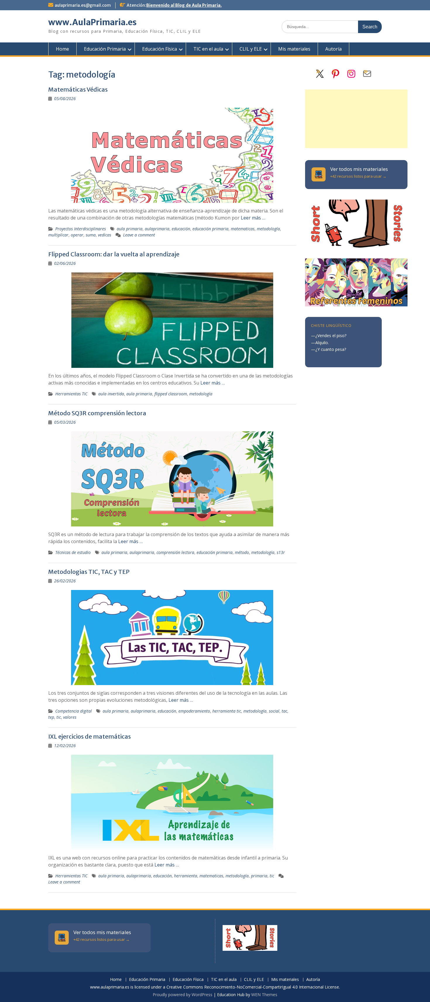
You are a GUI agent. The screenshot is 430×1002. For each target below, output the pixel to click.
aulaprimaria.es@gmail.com (83, 5)
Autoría (333, 49)
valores (69, 717)
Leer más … (253, 218)
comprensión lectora (175, 552)
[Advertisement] (356, 119)
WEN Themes (264, 994)
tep (51, 717)
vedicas (104, 235)
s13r (281, 552)
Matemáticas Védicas (78, 89)
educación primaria (210, 228)
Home (62, 49)
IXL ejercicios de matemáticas (89, 736)
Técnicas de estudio (73, 552)
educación (181, 228)
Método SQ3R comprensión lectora (97, 413)
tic (58, 717)
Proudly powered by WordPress (182, 994)
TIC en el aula (208, 49)
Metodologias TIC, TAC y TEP (89, 571)
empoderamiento (194, 711)
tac (284, 711)
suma (91, 235)
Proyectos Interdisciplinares (80, 228)
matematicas (242, 228)
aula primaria (129, 228)
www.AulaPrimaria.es (92, 22)
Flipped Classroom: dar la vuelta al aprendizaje (113, 254)
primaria (259, 876)
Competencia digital (73, 711)
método (242, 552)
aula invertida (111, 394)
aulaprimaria (157, 228)
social (274, 711)
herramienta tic (226, 711)
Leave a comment (139, 235)
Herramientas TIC (71, 394)
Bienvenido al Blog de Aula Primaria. (184, 5)
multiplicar (58, 235)
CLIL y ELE (251, 49)
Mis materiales (294, 49)
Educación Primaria (105, 49)
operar (77, 235)
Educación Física (159, 49)
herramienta (185, 876)
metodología (268, 228)
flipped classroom (170, 394)
